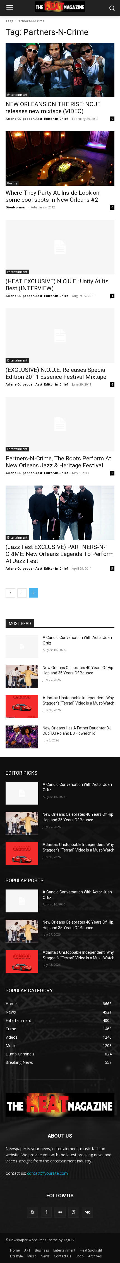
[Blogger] (32, 1212)
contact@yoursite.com (47, 1173)
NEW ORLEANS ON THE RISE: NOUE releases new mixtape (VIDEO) (53, 108)
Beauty (12, 183)
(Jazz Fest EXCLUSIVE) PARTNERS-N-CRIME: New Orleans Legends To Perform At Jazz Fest (60, 554)
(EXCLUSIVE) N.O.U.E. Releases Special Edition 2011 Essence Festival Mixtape (56, 373)
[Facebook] (46, 1212)
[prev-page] (10, 593)
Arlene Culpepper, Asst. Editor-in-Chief (37, 118)
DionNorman (16, 207)
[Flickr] (59, 1212)
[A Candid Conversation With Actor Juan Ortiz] (22, 646)
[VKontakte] (87, 1212)
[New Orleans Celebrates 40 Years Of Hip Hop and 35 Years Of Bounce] (22, 676)
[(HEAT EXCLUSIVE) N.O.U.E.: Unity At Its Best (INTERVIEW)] (60, 247)
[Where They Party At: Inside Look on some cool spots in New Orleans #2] (60, 158)
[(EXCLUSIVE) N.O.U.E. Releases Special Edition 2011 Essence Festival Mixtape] (60, 335)
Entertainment (17, 95)
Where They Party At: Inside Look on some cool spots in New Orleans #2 (52, 196)
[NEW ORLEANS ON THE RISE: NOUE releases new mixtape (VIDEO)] (60, 70)
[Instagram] (73, 1212)
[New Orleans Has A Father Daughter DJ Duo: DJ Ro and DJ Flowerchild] (22, 737)
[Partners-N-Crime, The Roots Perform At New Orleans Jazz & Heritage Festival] (60, 424)
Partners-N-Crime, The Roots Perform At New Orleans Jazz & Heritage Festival (58, 462)
